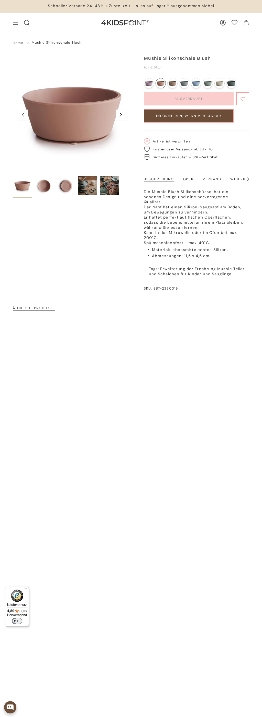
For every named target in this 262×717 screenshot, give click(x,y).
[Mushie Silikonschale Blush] (161, 83)
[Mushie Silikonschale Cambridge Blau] (208, 83)
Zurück (23, 115)
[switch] (17, 621)
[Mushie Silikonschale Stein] (184, 83)
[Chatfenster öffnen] (10, 707)
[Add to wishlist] (242, 98)
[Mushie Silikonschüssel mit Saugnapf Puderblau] (196, 83)
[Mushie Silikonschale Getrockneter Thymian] (231, 83)
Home (18, 43)
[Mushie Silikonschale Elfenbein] (219, 83)
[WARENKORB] (246, 23)
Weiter (121, 115)
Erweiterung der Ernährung (188, 268)
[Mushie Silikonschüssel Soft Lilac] (149, 83)
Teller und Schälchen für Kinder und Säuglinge (197, 271)
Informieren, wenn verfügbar (189, 116)
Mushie (224, 268)
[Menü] (26, 590)
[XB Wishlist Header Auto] (234, 22)
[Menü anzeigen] (15, 23)
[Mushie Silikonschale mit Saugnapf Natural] (172, 83)
